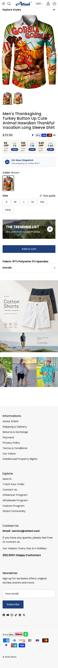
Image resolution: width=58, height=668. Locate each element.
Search (7, 479)
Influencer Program (15, 495)
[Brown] (8, 183)
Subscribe (13, 604)
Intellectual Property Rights (20, 459)
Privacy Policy (11, 443)
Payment (8, 437)
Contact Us (10, 489)
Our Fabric (9, 453)
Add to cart (29, 249)
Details (7, 268)
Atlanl (13, 656)
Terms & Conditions (15, 448)
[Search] (10, 3)
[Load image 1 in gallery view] (29, 51)
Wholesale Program (15, 500)
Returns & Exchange (15, 432)
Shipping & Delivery (15, 427)
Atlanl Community (14, 511)
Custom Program (13, 506)
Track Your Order (13, 484)
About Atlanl (10, 421)
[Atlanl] (24, 4)
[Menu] (3, 3)
